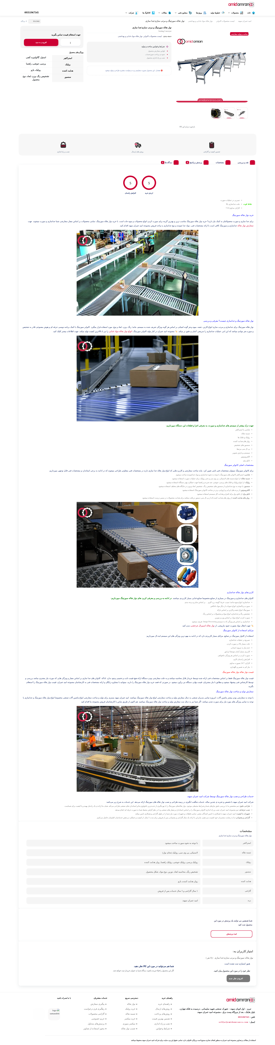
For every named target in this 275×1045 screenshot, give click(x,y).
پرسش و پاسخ (196, 162)
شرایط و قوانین (163, 1028)
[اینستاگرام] (46, 1005)
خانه (249, 13)
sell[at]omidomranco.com (233, 1022)
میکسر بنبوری (129, 1024)
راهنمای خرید (164, 1004)
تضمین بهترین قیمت (161, 1019)
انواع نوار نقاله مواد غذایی (120, 331)
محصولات (235, 13)
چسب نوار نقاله (128, 1028)
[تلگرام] (31, 1005)
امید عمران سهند (244, 21)
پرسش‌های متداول (96, 1024)
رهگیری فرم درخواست (94, 1009)
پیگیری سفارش (97, 1004)
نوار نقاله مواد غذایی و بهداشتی (200, 21)
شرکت (131, 13)
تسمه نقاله (130, 1014)
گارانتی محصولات (96, 1014)
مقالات (164, 13)
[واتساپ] (53, 1005)
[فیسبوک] (68, 1005)
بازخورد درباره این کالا (187, 127)
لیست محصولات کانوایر (225, 21)
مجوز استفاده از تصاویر (93, 1028)
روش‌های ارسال (162, 1009)
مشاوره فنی (182, 13)
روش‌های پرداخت (162, 1014)
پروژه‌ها (199, 13)
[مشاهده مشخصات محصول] (239, 4)
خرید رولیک (130, 1009)
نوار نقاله (131, 1004)
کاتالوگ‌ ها (146, 13)
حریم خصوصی (97, 1019)
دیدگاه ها (168, 162)
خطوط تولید (215, 13)
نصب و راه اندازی (162, 1024)
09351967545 (243, 1017)
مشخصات (220, 162)
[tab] (245, 162)
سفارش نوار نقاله (245, 225)
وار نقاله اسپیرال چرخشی (202, 626)
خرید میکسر (129, 1019)
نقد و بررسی (243, 162)
